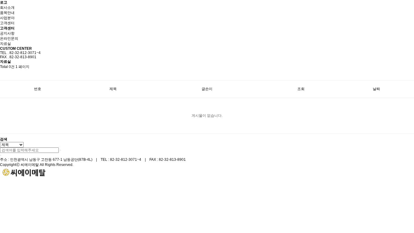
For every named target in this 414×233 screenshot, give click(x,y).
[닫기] (0, 155)
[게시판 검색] (3, 74)
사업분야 (7, 18)
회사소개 (7, 7)
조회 (301, 89)
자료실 (5, 44)
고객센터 (7, 23)
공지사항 (7, 33)
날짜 (376, 89)
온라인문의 (9, 38)
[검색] (60, 150)
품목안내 (7, 13)
